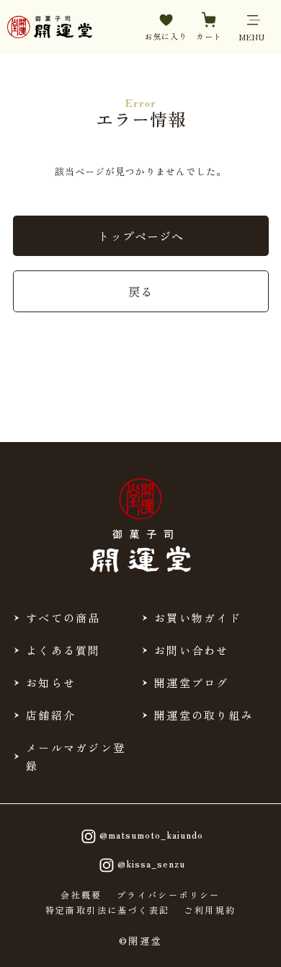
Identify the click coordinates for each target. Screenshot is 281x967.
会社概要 (81, 895)
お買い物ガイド (197, 617)
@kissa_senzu (151, 863)
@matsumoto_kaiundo (151, 835)
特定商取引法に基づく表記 (107, 910)
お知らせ (51, 682)
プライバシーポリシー (168, 895)
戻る (140, 291)
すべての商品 (63, 617)
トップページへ (141, 235)
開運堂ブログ (191, 682)
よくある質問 (63, 650)
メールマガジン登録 (75, 756)
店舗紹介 (51, 715)
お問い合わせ (191, 650)
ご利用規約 (210, 910)
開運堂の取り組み (204, 715)
